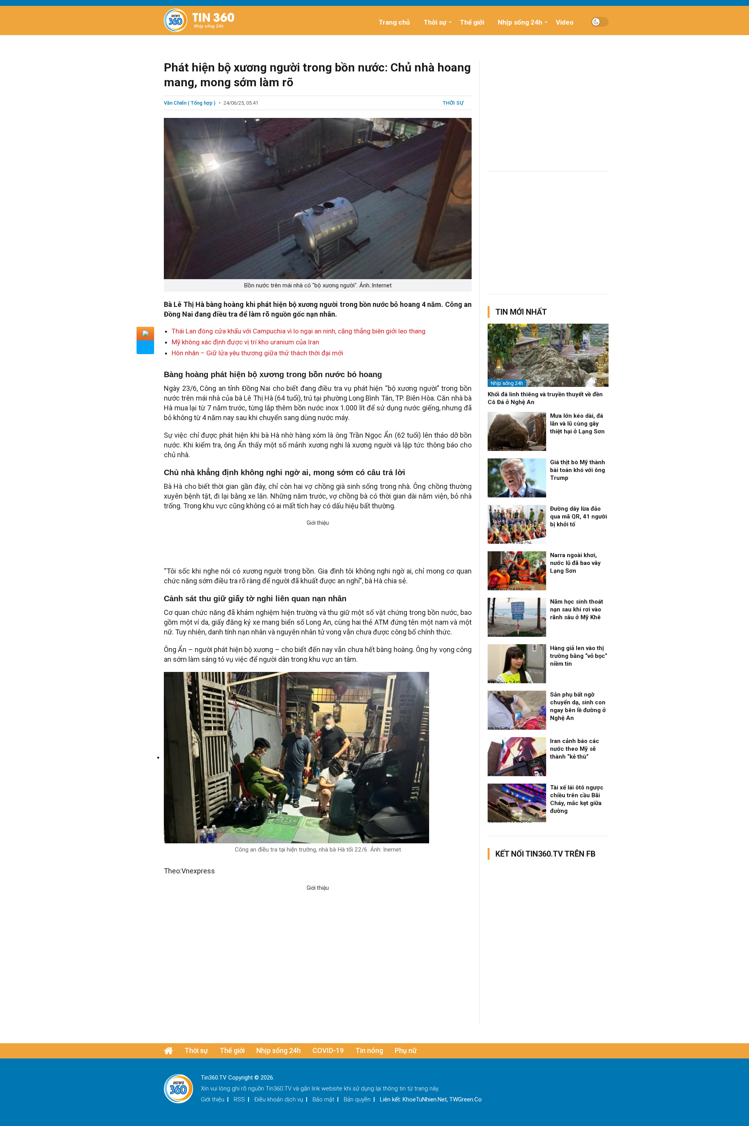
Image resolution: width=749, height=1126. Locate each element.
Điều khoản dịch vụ (278, 1099)
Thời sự (435, 22)
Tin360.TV (278, 1088)
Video (564, 22)
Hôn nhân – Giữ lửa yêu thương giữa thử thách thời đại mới (257, 353)
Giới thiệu (212, 1099)
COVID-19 (328, 1050)
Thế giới (472, 22)
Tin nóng (369, 1050)
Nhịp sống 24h (520, 22)
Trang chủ (394, 22)
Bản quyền (357, 1099)
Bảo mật (323, 1099)
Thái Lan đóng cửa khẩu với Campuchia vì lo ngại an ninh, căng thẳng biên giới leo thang (299, 331)
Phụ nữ (406, 1050)
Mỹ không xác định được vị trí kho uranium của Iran (245, 342)
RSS (239, 1099)
